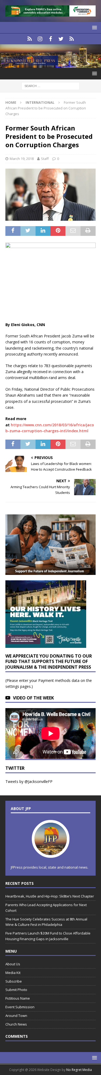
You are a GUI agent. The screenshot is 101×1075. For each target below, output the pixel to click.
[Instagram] (40, 39)
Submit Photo (16, 989)
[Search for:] (50, 85)
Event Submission (19, 1006)
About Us (12, 964)
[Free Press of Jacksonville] (50, 64)
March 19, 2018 (22, 158)
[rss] (71, 39)
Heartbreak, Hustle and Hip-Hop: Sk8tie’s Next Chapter (49, 896)
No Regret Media (79, 1069)
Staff (45, 158)
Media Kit (12, 972)
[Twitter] (61, 39)
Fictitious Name (17, 998)
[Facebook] (50, 39)
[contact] (29, 39)
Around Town (16, 1015)
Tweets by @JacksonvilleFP (29, 781)
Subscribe (13, 981)
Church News (16, 1024)
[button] (94, 27)
